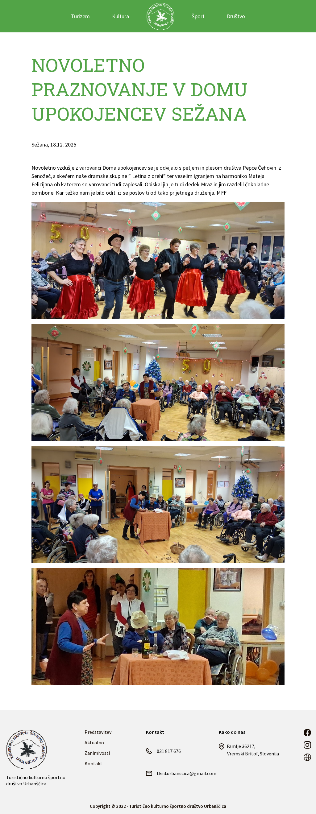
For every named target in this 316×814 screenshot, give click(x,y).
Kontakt (93, 763)
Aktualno (94, 742)
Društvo (236, 16)
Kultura (120, 16)
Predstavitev (98, 732)
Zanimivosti (97, 753)
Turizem (80, 16)
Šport (198, 16)
